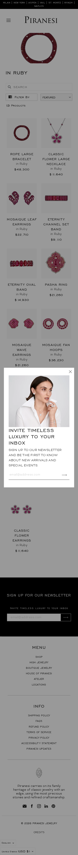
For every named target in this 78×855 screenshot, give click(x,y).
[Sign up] (64, 475)
